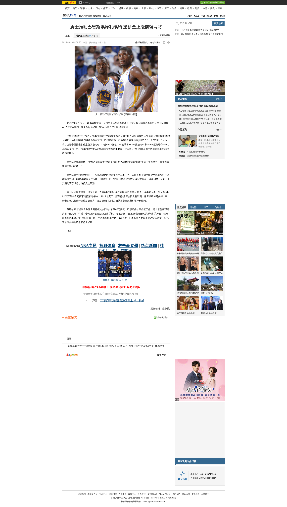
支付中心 (103, 494)
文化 (90, 8)
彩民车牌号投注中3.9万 (80, 346)
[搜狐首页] (69, 2)
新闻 (75, 8)
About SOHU (165, 494)
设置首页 (82, 494)
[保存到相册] (130, 114)
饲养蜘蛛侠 (195, 30)
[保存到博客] (162, 317)
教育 (189, 8)
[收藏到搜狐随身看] (155, 317)
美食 (212, 8)
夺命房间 (204, 30)
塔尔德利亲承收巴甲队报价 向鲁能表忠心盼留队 (200, 115)
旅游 (205, 8)
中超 (203, 16)
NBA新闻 (107, 16)
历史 (98, 8)
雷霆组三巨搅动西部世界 (198, 155)
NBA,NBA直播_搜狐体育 (90, 16)
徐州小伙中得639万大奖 (141, 346)
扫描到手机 (165, 35)
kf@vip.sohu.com (208, 478)
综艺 (206, 207)
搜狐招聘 (113, 494)
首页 (67, 8)
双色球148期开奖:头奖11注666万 (110, 346)
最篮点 (182, 155)
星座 (220, 8)
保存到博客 (155, 42)
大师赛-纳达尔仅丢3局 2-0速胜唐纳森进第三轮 (199, 123)
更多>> (219, 99)
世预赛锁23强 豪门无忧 (208, 136)
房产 (166, 8)
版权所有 (172, 498)
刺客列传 (219, 34)
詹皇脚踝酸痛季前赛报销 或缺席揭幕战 (198, 106)
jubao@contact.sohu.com (154, 501)
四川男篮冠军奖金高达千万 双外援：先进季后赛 (200, 119)
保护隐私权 (152, 494)
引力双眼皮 (214, 30)
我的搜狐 (110, 2)
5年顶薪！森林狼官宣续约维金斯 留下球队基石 (200, 111)
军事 (82, 8)
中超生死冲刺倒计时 (196, 152)
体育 (105, 8)
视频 (121, 8)
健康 (182, 8)
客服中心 (132, 494)
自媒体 (218, 207)
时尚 (174, 8)
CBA (196, 16)
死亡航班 (186, 30)
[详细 (208, 147)
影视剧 (193, 207)
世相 (144, 8)
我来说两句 (87, 35)
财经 (136, 8)
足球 (216, 16)
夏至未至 (195, 34)
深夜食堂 (204, 34)
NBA (113, 8)
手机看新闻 (143, 42)
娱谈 (128, 8)
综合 (222, 16)
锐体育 (182, 152)
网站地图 (186, 494)
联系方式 (142, 494)
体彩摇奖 (159, 346)
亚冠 (209, 16)
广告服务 (122, 494)
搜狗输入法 (92, 494)
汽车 (159, 8)
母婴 (197, 8)
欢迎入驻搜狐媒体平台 (214, 2)
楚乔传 (211, 34)
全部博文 (205, 494)
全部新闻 (195, 494)
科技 (151, 8)
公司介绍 (176, 494)
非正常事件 (186, 34)
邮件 (119, 2)
